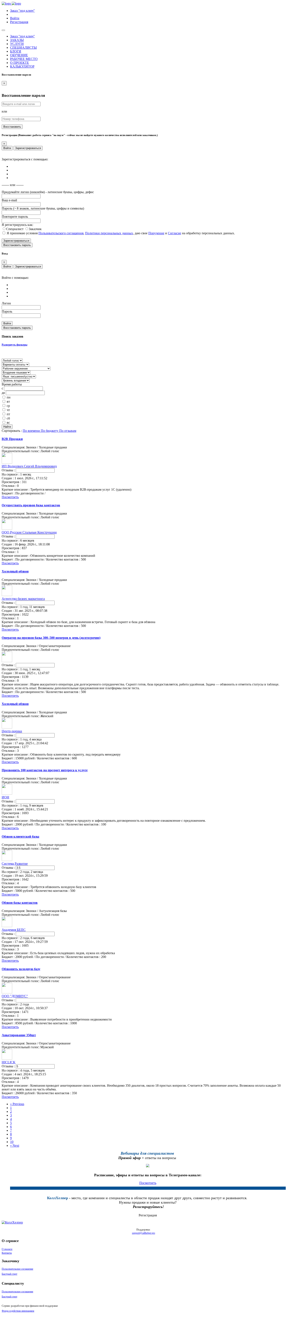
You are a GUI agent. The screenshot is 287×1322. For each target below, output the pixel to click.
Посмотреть (10, 497)
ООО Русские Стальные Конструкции (29, 532)
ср (8, 405)
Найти (7, 426)
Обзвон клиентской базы (20, 836)
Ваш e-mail (9, 200)
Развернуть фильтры (14, 344)
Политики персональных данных (109, 233)
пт (8, 414)
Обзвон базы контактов (20, 902)
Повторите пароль (15, 216)
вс (8, 422)
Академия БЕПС (14, 930)
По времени (32, 430)
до (3, 392)
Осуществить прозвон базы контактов (31, 505)
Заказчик (35, 229)
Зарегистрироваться (28, 148)
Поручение (156, 233)
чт (8, 410)
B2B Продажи (12, 439)
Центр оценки (12, 731)
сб (8, 418)
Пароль (7, 311)
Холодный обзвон (15, 571)
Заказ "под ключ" (22, 10)
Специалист (15, 229)
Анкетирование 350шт (19, 1035)
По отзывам (67, 430)
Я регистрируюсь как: (17, 225)
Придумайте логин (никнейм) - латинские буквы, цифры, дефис (48, 192)
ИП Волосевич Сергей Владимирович (29, 466)
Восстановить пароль (17, 245)
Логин (6, 303)
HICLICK (9, 1062)
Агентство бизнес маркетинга (23, 598)
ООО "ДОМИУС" (15, 996)
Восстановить (12, 126)
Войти (7, 148)
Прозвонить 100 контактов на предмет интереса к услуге (45, 770)
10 (11, 1142)
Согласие (174, 233)
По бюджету (50, 430)
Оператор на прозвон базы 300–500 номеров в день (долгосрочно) (51, 637)
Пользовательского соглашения (60, 233)
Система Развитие (15, 863)
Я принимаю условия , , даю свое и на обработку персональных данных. (121, 233)
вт (8, 401)
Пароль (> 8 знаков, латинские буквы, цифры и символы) (43, 208)
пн (9, 397)
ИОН (5, 797)
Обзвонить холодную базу (21, 969)
